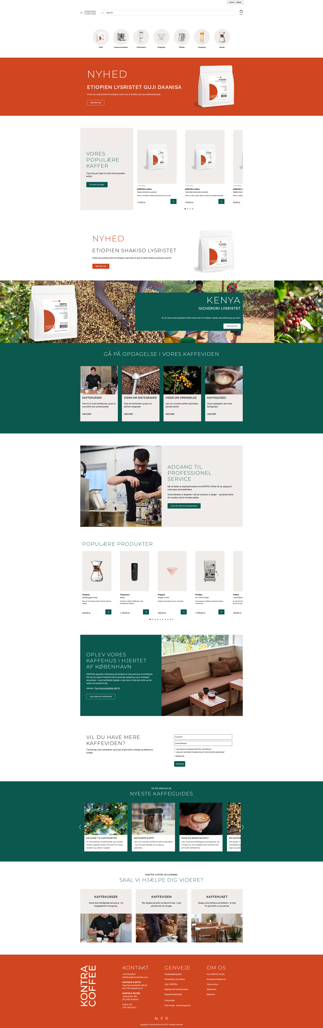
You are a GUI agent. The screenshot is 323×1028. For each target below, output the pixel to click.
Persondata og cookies (175, 979)
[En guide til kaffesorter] (105, 819)
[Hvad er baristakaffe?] (201, 819)
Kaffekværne (141, 47)
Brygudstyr (161, 47)
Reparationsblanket (173, 994)
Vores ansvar (212, 984)
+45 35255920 (128, 974)
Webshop (211, 994)
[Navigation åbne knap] (81, 12)
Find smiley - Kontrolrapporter (178, 1005)
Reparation (211, 989)
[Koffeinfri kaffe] (153, 819)
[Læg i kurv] (173, 201)
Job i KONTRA (171, 984)
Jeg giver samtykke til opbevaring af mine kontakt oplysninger (200, 752)
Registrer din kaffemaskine (176, 989)
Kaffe (101, 47)
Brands (222, 47)
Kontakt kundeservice (216, 979)
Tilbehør (182, 47)
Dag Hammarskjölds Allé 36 (107, 688)
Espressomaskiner (121, 47)
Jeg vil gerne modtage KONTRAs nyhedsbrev (194, 749)
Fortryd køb (170, 1000)
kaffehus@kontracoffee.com (135, 977)
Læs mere (86, 414)
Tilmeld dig (180, 764)
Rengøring (202, 47)
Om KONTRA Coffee (216, 974)
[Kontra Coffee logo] (90, 13)
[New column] (88, 986)
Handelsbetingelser (173, 974)
